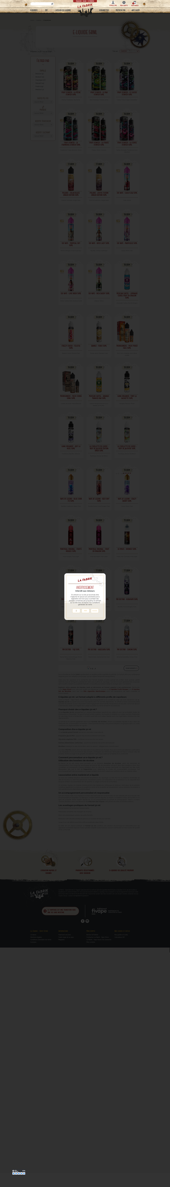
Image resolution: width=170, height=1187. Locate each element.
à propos (91, 1)
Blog (85, 1)
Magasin (79, 1)
